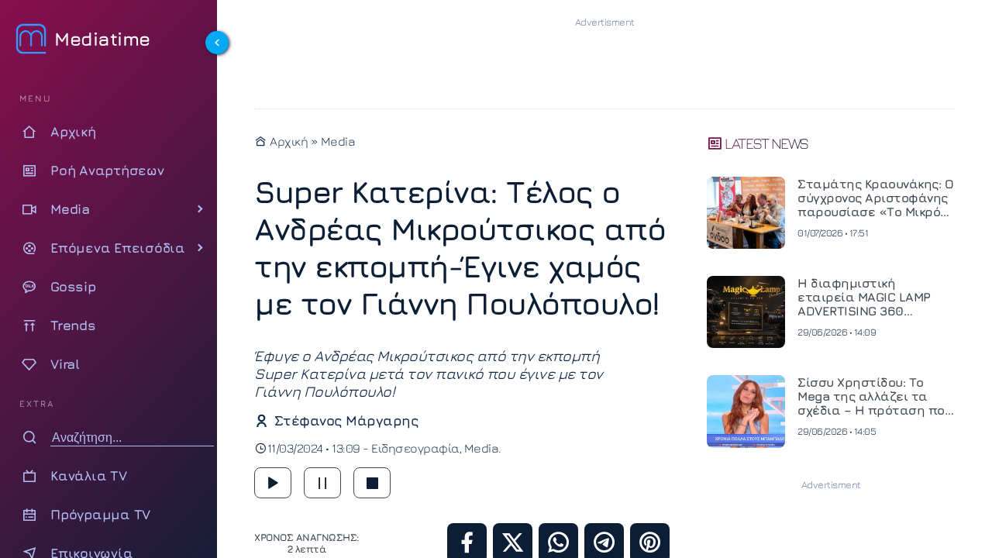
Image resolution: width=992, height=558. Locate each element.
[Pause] (322, 482)
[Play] (272, 482)
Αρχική (287, 141)
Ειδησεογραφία (415, 448)
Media (338, 141)
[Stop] (372, 482)
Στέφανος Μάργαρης (346, 420)
